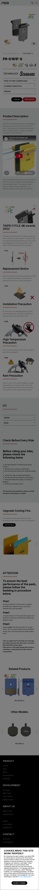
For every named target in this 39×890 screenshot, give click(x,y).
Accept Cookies (19, 883)
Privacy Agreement (24, 877)
